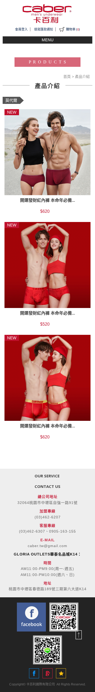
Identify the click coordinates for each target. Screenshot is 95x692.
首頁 (67, 76)
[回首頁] (47, 13)
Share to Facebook (34, 673)
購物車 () (73, 29)
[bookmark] (61, 673)
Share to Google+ (47, 673)
